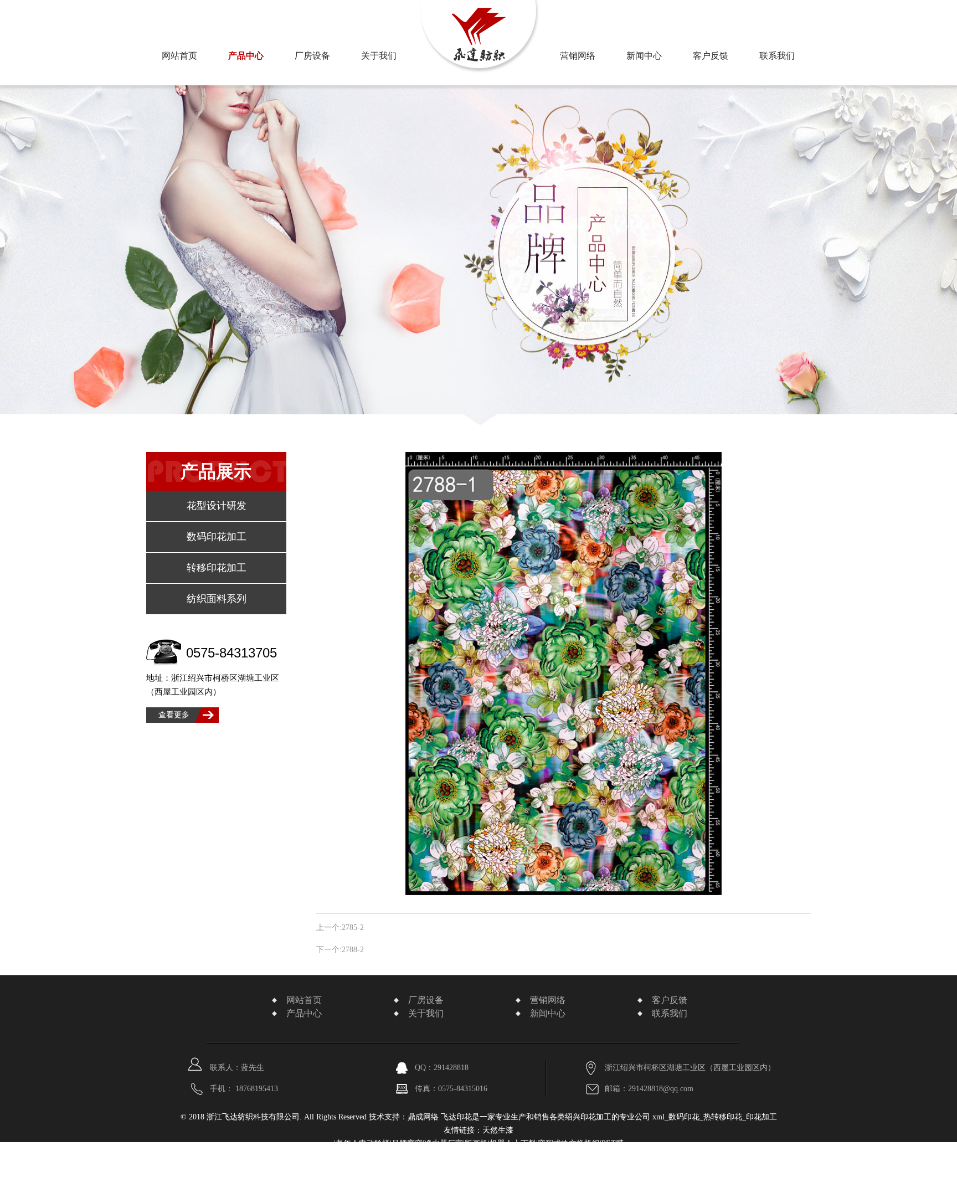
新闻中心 (644, 55)
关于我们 (426, 1013)
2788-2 (353, 949)
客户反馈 (710, 55)
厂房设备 (312, 55)
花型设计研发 (216, 505)
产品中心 (246, 55)
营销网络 (577, 55)
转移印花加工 (216, 567)
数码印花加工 (216, 536)
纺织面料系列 (216, 598)
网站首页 (179, 55)
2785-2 (353, 927)
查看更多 (173, 715)
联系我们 (777, 55)
